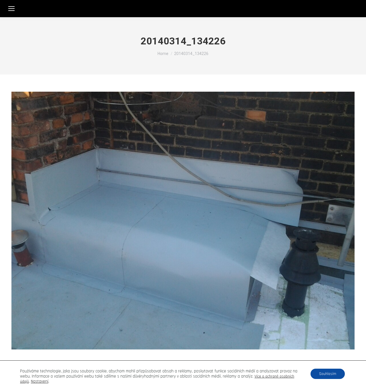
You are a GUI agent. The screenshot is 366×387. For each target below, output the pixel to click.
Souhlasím (327, 373)
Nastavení (39, 381)
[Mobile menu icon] (11, 8)
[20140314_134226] (183, 220)
